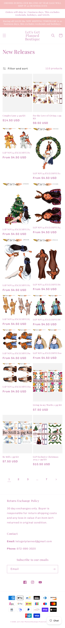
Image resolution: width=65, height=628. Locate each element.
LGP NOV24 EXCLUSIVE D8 (46, 319)
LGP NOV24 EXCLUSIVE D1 (16, 152)
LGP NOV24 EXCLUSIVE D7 (16, 319)
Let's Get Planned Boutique (28, 622)
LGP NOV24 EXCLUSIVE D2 (46, 173)
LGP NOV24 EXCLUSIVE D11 (17, 386)
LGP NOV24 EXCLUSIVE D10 (47, 353)
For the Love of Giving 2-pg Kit (47, 117)
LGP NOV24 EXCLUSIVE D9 (16, 353)
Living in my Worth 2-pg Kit (47, 405)
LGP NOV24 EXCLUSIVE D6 (46, 284)
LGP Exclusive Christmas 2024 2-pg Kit (45, 458)
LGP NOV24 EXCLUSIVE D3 (16, 229)
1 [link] (9, 479)
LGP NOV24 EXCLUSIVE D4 (46, 227)
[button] (4, 35)
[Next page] (56, 479)
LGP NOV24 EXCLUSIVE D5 (16, 285)
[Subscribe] (54, 569)
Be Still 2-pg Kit (11, 457)
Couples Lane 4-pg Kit (14, 115)
